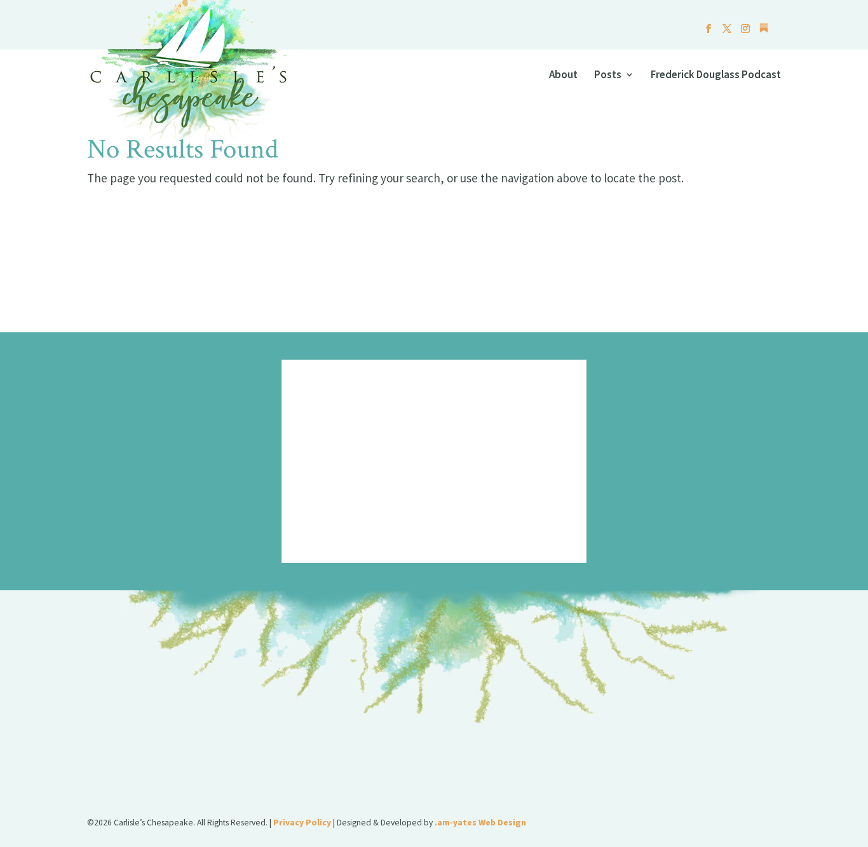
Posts (607, 75)
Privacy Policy (302, 822)
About (563, 75)
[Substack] (763, 31)
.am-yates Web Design (480, 822)
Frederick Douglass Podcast (716, 75)
